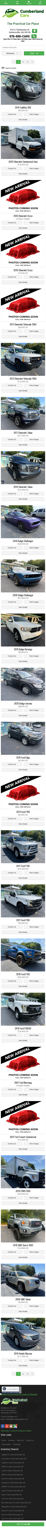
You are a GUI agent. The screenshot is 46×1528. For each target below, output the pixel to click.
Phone (6, 3)
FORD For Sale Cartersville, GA (12, 1467)
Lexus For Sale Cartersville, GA (12, 1499)
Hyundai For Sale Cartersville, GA (13, 1483)
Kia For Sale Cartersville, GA (12, 1495)
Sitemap (28, 1430)
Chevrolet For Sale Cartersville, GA (14, 1459)
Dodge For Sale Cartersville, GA (13, 1463)
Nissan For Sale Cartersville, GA (13, 1511)
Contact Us (14, 1430)
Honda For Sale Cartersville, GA (13, 1479)
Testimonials (6, 1444)
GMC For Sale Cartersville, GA (12, 1475)
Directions (22, 1430)
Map (17, 3)
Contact (28, 3)
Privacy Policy (5, 1430)
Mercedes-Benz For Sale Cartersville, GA (16, 1503)
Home (4, 1440)
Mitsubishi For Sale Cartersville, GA (14, 1507)
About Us (20, 1440)
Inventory (11, 1440)
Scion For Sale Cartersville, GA (12, 1519)
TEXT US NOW (22, 1524)
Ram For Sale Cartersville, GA (12, 1515)
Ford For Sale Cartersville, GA (12, 1471)
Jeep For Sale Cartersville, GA (12, 1491)
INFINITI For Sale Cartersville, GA (13, 1487)
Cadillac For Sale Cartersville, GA (13, 1455)
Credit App (16, 1444)
